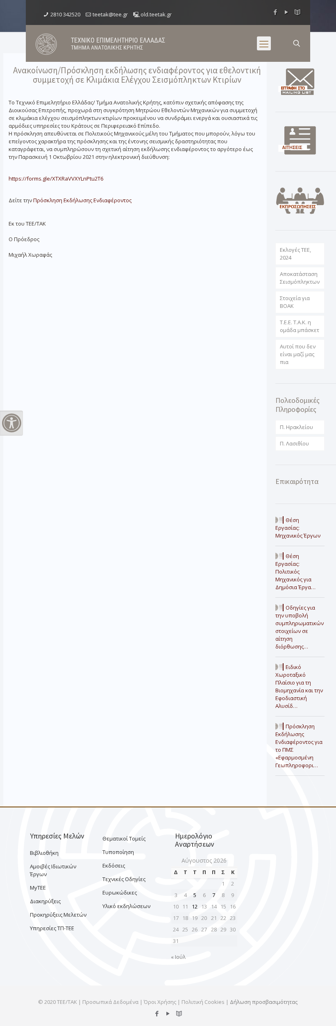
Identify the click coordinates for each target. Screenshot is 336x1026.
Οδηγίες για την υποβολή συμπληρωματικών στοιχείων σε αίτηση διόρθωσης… (299, 627)
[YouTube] (286, 12)
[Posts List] (297, 12)
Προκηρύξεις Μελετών (58, 914)
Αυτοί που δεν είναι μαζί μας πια (298, 354)
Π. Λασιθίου (294, 443)
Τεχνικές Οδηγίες (123, 879)
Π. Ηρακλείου (296, 427)
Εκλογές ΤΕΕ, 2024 (295, 253)
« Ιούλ (178, 956)
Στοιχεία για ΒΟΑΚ (295, 302)
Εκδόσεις (113, 865)
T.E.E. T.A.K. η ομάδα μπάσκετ (299, 326)
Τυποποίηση (118, 852)
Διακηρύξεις (45, 901)
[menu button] (264, 43)
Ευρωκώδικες (119, 892)
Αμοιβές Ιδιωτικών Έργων (53, 870)
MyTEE (38, 887)
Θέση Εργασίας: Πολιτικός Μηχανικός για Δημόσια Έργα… (295, 571)
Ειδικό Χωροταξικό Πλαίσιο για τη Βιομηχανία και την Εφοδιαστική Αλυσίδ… (299, 686)
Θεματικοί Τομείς (123, 838)
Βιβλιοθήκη (44, 853)
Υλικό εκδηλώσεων (126, 906)
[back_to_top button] (296, 1009)
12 (195, 906)
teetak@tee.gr (110, 14)
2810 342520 (65, 14)
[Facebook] (275, 12)
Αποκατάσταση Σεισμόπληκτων (300, 277)
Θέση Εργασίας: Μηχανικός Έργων (297, 527)
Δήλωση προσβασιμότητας (263, 1002)
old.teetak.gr (156, 14)
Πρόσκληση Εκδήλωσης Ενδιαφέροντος (83, 200)
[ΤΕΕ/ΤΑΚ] (46, 43)
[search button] (296, 43)
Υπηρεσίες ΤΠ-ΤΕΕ (52, 928)
